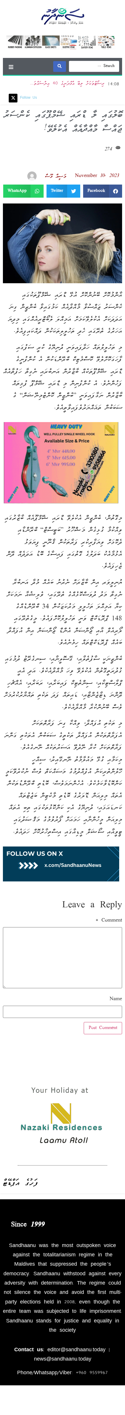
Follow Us (28, 97)
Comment (109, 920)
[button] (11, 67)
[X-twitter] (13, 98)
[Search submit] (59, 66)
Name (116, 999)
